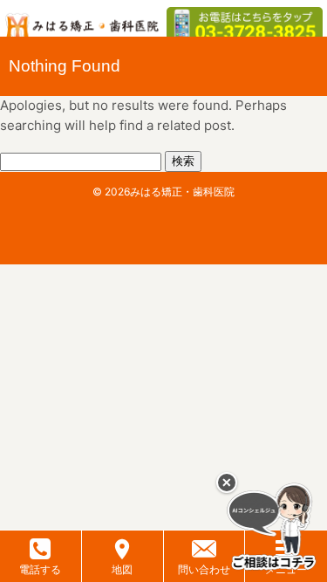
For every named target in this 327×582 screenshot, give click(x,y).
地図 (122, 569)
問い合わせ (204, 569)
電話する (40, 569)
